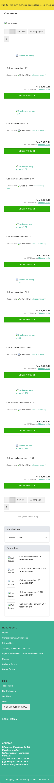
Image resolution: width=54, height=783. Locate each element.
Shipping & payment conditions (16, 648)
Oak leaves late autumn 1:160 (20, 458)
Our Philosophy (9, 691)
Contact (5, 659)
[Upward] (46, 778)
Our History (7, 696)
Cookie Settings (9, 669)
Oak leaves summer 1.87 (17, 123)
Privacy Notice (8, 643)
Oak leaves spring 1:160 (17, 292)
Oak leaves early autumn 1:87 (20, 179)
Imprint (5, 632)
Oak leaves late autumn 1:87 (19, 236)
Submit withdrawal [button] (16, 707)
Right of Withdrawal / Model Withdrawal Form (22, 653)
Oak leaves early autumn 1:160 (20, 402)
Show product (27, 96)
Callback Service (9, 664)
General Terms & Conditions (15, 638)
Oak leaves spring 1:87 (17, 68)
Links (4, 701)
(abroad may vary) (39, 75)
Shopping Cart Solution (15, 779)
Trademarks (7, 686)
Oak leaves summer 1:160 (18, 347)
